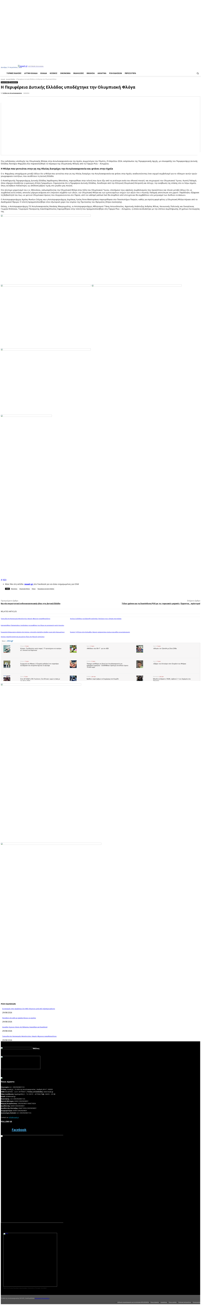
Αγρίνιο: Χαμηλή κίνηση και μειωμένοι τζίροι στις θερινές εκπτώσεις (22, 637)
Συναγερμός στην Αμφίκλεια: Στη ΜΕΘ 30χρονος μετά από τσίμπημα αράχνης (28, 1009)
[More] (47, 594)
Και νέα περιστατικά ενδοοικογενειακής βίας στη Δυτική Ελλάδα (30, 603)
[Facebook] (5, 1130)
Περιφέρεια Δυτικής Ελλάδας (46, 589)
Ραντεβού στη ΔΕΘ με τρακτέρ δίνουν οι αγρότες (19, 1018)
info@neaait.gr (14, 1117)
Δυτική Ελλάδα (10, 79)
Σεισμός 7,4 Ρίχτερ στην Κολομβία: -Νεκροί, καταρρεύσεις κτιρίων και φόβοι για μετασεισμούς (100, 632)
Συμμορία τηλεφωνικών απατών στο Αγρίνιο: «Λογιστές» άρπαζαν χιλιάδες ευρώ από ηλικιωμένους (33, 632)
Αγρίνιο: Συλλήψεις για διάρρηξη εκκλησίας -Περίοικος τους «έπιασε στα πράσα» (95, 619)
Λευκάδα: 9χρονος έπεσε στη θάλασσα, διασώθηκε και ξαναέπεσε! (24, 1027)
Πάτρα (33, 589)
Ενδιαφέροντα (13, 82)
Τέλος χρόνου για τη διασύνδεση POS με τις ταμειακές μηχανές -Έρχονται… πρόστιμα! (161, 603)
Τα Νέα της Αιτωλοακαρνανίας (12, 93)
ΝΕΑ (4, 579)
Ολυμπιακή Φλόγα (24, 589)
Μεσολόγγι (14, 589)
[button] (197, 73)
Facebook (19, 1130)
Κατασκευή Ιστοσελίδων (42, 1298)
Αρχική (3, 79)
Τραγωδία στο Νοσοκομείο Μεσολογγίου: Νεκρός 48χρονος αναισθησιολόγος (25, 619)
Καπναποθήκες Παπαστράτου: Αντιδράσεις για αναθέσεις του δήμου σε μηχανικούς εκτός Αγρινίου (32, 625)
